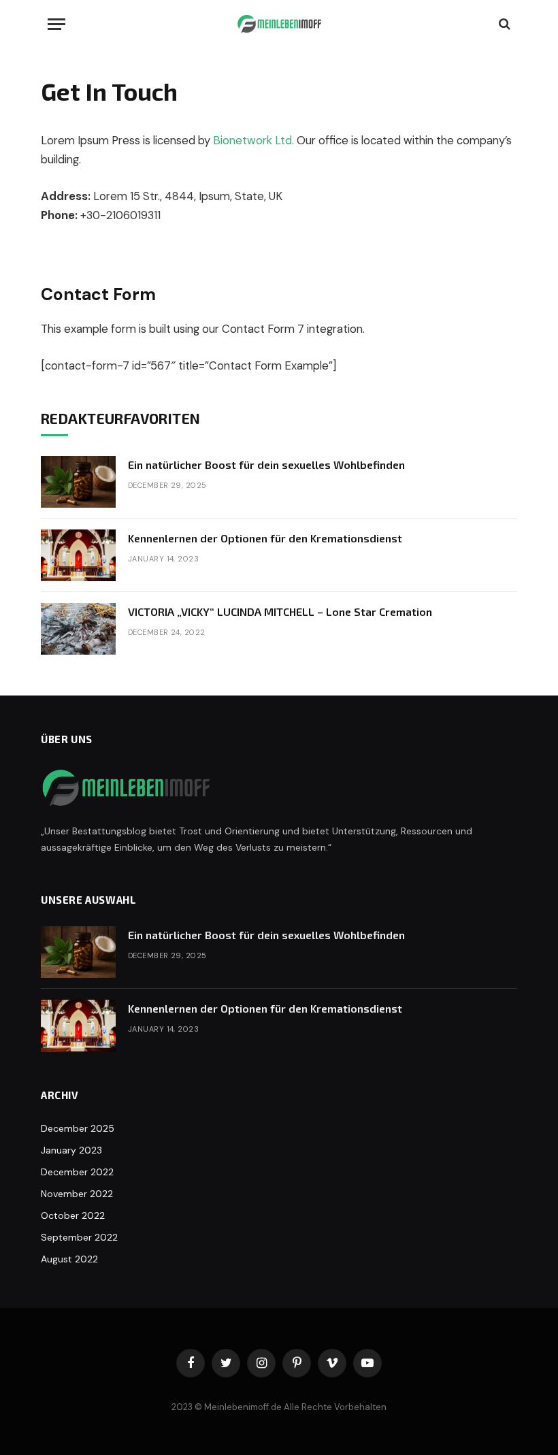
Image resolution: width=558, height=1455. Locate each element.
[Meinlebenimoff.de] (279, 24)
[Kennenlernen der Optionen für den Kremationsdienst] (78, 555)
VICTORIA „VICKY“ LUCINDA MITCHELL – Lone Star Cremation (280, 611)
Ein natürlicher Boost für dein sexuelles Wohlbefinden (266, 464)
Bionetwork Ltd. (253, 140)
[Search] (503, 24)
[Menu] (56, 24)
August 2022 (69, 1259)
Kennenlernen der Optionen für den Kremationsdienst (265, 538)
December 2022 (77, 1172)
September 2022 (79, 1237)
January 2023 (71, 1150)
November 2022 (77, 1194)
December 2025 (77, 1128)
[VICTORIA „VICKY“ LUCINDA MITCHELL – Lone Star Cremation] (78, 629)
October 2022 (73, 1215)
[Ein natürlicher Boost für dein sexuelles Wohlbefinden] (78, 482)
